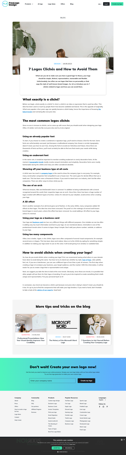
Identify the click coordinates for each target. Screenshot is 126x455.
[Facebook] (100, 407)
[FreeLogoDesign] (14, 4)
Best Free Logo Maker (54, 432)
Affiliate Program (36, 409)
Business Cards (52, 406)
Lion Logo (82, 409)
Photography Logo (85, 421)
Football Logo (84, 406)
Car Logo (67, 403)
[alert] (63, 446)
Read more (72, 444)
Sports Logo (83, 400)
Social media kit (53, 421)
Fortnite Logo (69, 415)
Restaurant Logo (84, 424)
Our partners (35, 406)
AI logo (40, 4)
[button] (63, 452)
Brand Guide (51, 418)
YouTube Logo (69, 400)
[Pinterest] (108, 407)
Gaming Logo (69, 412)
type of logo (86, 260)
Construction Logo (85, 412)
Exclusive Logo (52, 403)
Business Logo (69, 424)
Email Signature (52, 415)
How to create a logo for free (21, 410)
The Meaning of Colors (52, 425)
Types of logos (52, 429)
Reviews (33, 412)
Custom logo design (54, 400)
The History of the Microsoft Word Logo (63, 315)
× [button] (124, 439)
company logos (46, 173)
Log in (106, 4)
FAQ (32, 403)
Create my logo (117, 4)
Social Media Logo (85, 418)
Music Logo (83, 427)
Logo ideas (51, 4)
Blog (71, 4)
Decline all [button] (68, 448)
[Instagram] (104, 407)
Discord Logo (69, 409)
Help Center (18, 420)
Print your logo (52, 412)
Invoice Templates (53, 409)
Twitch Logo (68, 418)
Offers (63, 4)
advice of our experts (45, 290)
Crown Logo (83, 415)
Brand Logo (83, 403)
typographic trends (36, 162)
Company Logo (69, 421)
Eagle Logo (68, 406)
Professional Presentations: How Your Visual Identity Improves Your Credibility (30, 316)
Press (16, 403)
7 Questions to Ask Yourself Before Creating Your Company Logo (95, 316)
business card (38, 222)
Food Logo (83, 429)
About (16, 400)
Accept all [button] (57, 448)
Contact (17, 417)
